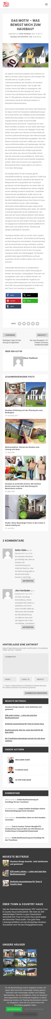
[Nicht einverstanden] (47, 1002)
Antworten (28, 581)
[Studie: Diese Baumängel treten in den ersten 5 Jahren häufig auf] (25, 507)
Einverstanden (14, 1009)
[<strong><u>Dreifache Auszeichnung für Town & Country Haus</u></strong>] (6, 883)
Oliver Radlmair (25, 34)
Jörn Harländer (22, 590)
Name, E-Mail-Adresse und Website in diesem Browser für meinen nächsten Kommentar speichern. (24, 687)
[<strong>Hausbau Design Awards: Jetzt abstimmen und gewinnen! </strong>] (6, 863)
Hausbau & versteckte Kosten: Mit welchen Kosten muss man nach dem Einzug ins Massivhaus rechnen (23, 486)
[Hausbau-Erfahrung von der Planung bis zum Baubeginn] (25, 394)
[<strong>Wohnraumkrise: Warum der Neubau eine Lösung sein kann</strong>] (25, 431)
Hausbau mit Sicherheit (19, 37)
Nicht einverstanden (34, 1009)
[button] (13, 295)
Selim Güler (21, 550)
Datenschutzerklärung (25, 1014)
